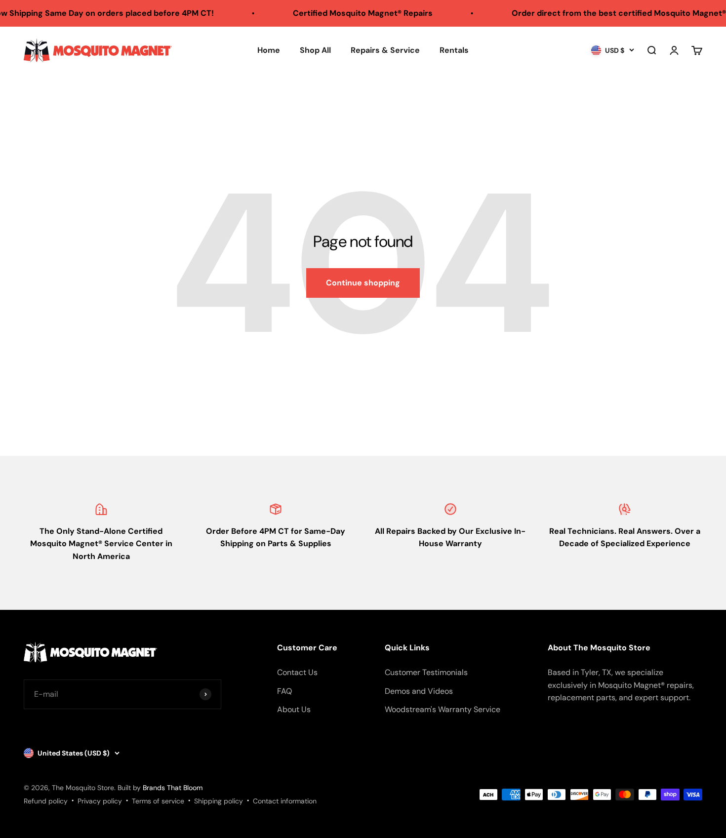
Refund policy (46, 801)
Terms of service (158, 801)
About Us (294, 709)
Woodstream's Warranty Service (442, 709)
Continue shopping (363, 283)
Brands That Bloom (172, 787)
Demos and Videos (419, 691)
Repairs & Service (385, 50)
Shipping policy (218, 801)
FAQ (284, 691)
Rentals (454, 50)
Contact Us (297, 672)
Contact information (285, 801)
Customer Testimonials (426, 672)
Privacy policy (100, 801)
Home (268, 50)
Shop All (315, 50)
